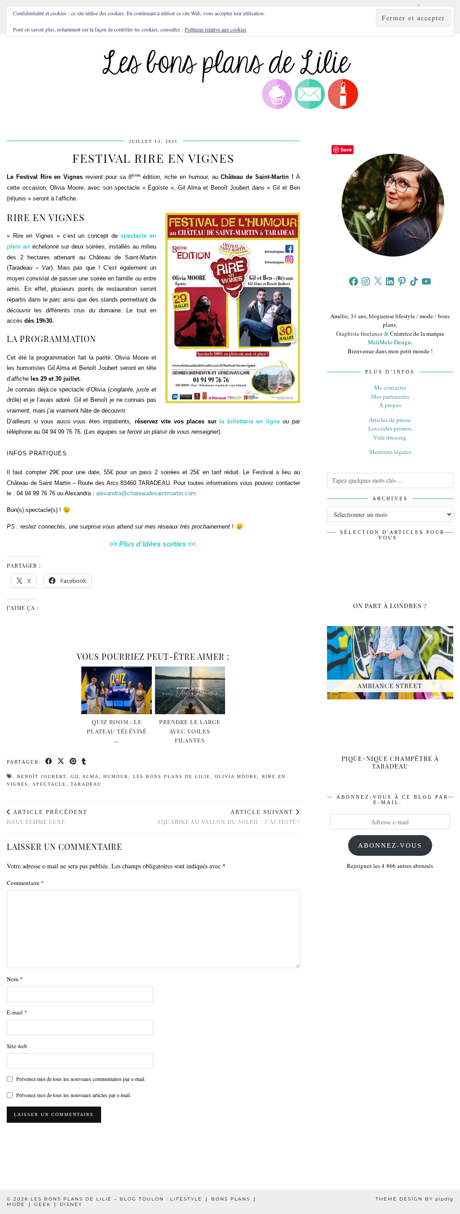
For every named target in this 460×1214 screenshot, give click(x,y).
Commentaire (25, 883)
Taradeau (86, 784)
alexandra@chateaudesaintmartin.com (146, 493)
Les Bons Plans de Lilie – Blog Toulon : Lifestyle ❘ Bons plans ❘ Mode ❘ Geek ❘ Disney (132, 1201)
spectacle (49, 784)
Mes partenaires (390, 396)
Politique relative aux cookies (216, 29)
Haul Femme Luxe (47, 817)
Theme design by (414, 1199)
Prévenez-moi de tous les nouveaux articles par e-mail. (73, 1094)
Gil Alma (85, 776)
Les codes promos (389, 428)
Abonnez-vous (390, 845)
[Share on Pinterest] (73, 762)
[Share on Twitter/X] (61, 762)
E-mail (17, 1012)
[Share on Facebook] (49, 762)
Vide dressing (390, 437)
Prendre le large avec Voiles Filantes (190, 731)
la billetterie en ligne (249, 421)
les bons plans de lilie (171, 776)
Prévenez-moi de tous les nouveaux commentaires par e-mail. (81, 1078)
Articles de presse (390, 420)
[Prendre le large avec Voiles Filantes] (190, 690)
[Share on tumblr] (84, 762)
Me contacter (390, 387)
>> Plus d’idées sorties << (153, 544)
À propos (390, 405)
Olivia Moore (236, 776)
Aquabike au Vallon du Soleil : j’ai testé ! (228, 817)
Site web (17, 1046)
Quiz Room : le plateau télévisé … (117, 731)
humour (115, 776)
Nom (15, 979)
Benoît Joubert (41, 776)
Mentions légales (390, 452)
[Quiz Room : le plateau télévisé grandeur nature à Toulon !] (116, 690)
